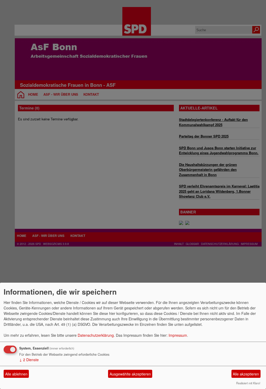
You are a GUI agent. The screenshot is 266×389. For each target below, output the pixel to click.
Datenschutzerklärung (96, 335)
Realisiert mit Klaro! (248, 383)
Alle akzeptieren (246, 374)
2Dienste (29, 359)
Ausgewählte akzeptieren (130, 374)
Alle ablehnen (16, 374)
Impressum (178, 335)
